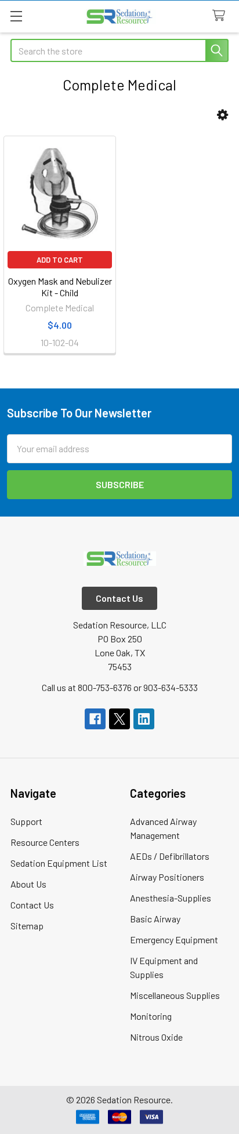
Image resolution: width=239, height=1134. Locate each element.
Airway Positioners (167, 876)
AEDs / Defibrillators (169, 856)
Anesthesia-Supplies (170, 897)
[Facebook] (95, 718)
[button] (222, 115)
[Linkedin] (143, 718)
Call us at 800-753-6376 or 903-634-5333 (120, 687)
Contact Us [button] (119, 598)
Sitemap (27, 925)
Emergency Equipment (174, 939)
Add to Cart (60, 259)
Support (26, 821)
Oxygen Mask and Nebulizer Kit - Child (60, 286)
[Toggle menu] (16, 16)
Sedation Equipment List (58, 862)
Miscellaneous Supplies (175, 995)
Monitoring (151, 1016)
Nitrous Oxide (156, 1036)
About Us (28, 883)
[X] (119, 718)
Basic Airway (155, 918)
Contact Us (32, 904)
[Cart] (221, 16)
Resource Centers (44, 842)
